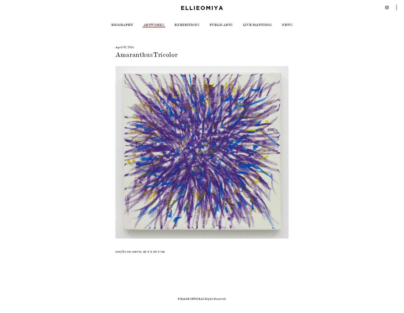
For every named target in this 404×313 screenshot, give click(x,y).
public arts (221, 25)
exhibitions (186, 25)
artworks (154, 25)
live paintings (257, 25)
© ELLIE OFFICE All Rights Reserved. (202, 298)
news (287, 25)
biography (122, 25)
